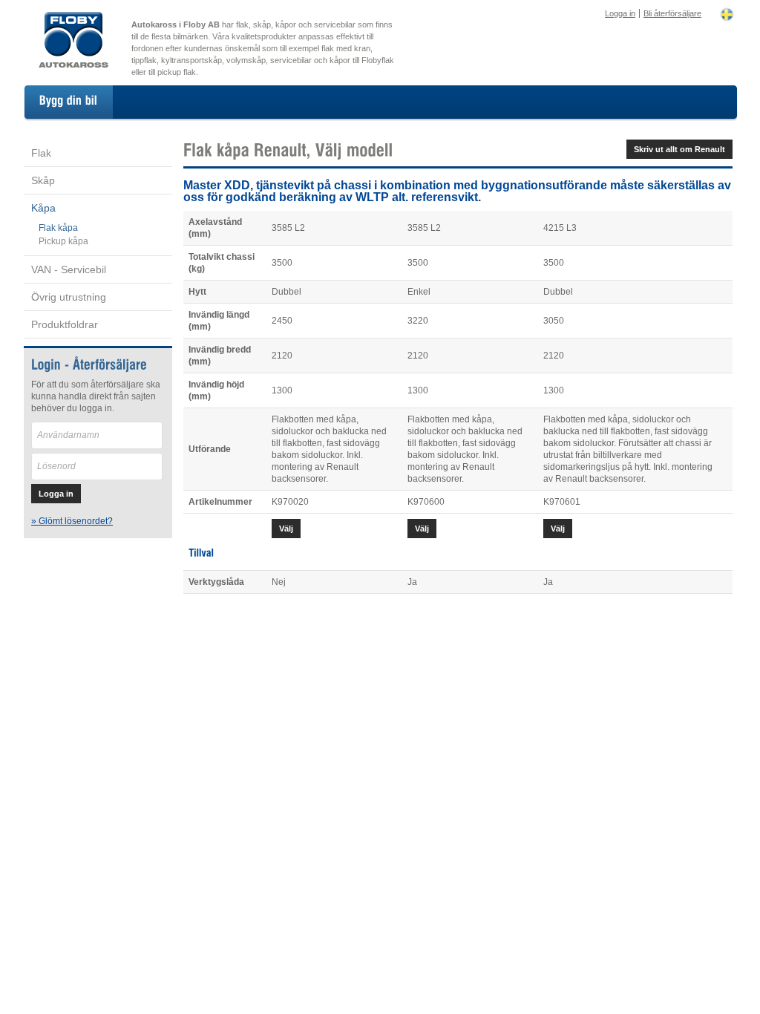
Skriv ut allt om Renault (679, 149)
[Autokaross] (74, 65)
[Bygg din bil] (68, 102)
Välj (286, 528)
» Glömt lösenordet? (72, 521)
